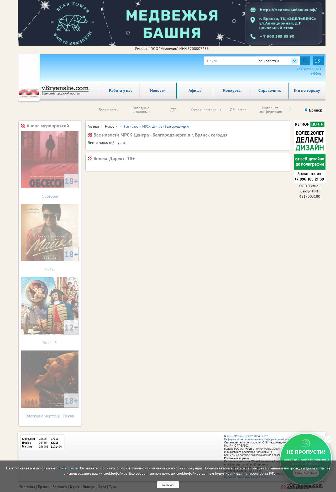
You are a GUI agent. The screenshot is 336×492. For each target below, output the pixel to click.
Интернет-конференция (270, 110)
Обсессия (60, 187)
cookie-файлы (67, 468)
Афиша (195, 90)
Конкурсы (232, 90)
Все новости (109, 109)
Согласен (168, 484)
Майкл (61, 260)
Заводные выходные (141, 110)
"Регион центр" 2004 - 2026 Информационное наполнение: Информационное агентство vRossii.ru (268, 437)
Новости (158, 90)
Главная (93, 126)
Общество (238, 109)
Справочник (269, 90)
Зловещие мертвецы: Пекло (52, 406)
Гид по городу (307, 90)
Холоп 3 (60, 333)
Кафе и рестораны (206, 109)
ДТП (173, 109)
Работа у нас (120, 90)
